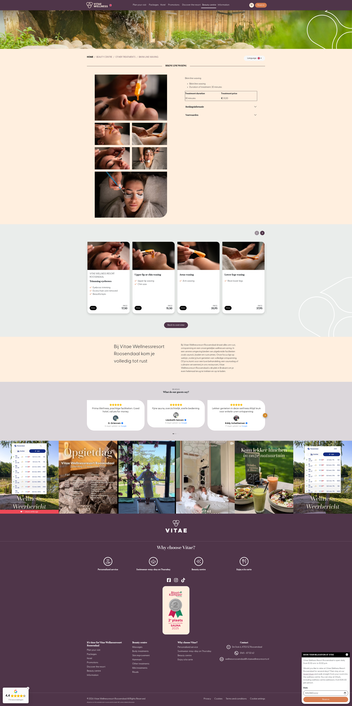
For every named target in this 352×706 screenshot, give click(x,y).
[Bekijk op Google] (115, 418)
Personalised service (188, 647)
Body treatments (140, 651)
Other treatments (125, 57)
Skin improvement (141, 656)
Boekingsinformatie (194, 106)
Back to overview (176, 325)
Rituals (135, 672)
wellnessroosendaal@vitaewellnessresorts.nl (247, 659)
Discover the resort (191, 5)
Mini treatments (139, 668)
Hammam (137, 660)
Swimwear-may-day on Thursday (194, 651)
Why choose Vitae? (188, 642)
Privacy (207, 699)
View (93, 308)
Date (305, 688)
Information (223, 5)
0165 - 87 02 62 (247, 653)
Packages (154, 5)
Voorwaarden (191, 115)
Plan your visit (139, 5)
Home (90, 57)
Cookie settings (257, 699)
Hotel (162, 5)
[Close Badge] (28, 688)
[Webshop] (251, 5)
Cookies (218, 699)
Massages (137, 647)
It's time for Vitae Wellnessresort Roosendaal (104, 644)
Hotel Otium (308, 674)
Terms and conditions (236, 699)
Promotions (173, 5)
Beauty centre (209, 5)
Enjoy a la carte (185, 660)
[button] (110, 5)
